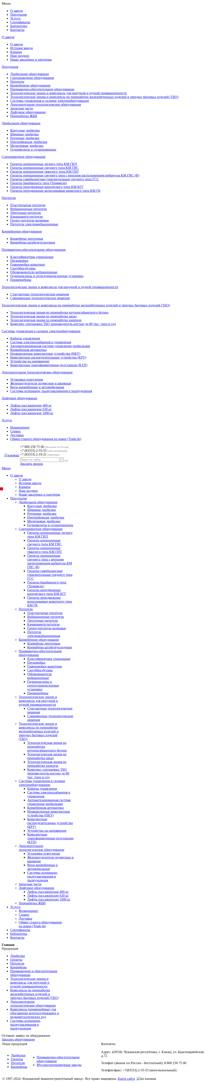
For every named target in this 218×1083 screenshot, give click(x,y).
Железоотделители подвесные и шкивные (40, 383)
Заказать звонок (31, 464)
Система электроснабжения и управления (40, 342)
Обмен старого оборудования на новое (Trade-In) (45, 439)
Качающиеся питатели (26, 216)
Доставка (17, 435)
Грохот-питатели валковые (29, 220)
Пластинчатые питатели (28, 205)
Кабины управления (25, 338)
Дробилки (18, 1055)
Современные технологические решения (40, 298)
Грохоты (17, 1059)
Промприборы (20, 280)
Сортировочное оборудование (32, 78)
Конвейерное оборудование (30, 85)
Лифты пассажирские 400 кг (31, 405)
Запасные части (21, 108)
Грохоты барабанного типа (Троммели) (38, 183)
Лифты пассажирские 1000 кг (31, 413)
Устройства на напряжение (29, 361)
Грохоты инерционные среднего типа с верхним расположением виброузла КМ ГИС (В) (74, 175)
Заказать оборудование (18, 1039)
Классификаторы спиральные (31, 257)
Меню (6, 468)
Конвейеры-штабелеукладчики (32, 242)
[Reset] (66, 460)
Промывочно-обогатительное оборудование (42, 89)
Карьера (16, 52)
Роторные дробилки (24, 138)
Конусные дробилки (25, 130)
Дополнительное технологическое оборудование (45, 104)
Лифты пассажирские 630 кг (31, 409)
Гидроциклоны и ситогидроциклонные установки (46, 276)
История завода (21, 48)
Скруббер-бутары (23, 268)
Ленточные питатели (25, 213)
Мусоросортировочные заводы (59, 1065)
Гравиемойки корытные (27, 264)
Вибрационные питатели (28, 209)
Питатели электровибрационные (34, 224)
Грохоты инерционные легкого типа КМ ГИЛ (43, 164)
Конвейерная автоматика (28, 350)
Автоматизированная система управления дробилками (50, 346)
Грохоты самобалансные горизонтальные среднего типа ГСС (54, 179)
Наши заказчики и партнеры (31, 59)
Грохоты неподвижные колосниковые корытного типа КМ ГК (55, 190)
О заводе (8, 37)
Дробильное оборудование (29, 74)
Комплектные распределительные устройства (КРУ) (48, 357)
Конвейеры (19, 1067)
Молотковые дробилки (26, 145)
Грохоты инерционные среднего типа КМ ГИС (44, 168)
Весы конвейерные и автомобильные (37, 387)
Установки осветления (26, 379)
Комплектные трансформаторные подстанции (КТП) (48, 365)
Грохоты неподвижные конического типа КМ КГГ (46, 187)
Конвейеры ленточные (26, 238)
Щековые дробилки (24, 134)
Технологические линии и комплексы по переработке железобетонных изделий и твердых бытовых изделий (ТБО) (94, 97)
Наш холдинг (20, 56)
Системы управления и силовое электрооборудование (49, 100)
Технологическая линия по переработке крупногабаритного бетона (59, 312)
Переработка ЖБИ (23, 116)
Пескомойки (19, 260)
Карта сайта (126, 1078)
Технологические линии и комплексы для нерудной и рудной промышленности (68, 93)
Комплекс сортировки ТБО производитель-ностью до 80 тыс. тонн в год (63, 324)
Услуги (7, 420)
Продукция (10, 67)
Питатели (17, 81)
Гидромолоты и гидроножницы (33, 149)
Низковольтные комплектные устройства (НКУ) (45, 353)
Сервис (15, 431)
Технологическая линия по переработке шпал (43, 316)
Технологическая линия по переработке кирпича (45, 320)
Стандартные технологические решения (39, 294)
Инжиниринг (20, 427)
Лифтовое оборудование (28, 112)
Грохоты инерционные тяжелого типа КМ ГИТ (44, 171)
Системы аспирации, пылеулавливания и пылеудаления (51, 391)
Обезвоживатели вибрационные (33, 272)
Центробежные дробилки (28, 142)
